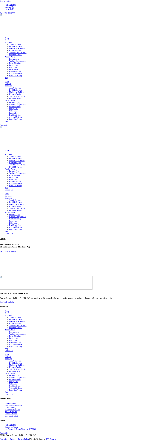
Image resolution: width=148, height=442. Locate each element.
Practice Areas (10, 57)
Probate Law (14, 69)
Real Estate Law (15, 71)
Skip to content (5, 1)
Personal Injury (14, 59)
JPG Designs (51, 439)
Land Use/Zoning (15, 76)
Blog (6, 78)
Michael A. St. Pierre (17, 48)
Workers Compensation (17, 61)
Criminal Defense (15, 73)
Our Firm (8, 40)
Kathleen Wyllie (15, 51)
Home (7, 38)
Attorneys (8, 42)
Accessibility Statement (8, 439)
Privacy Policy (23, 439)
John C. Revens (15, 44)
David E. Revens (15, 46)
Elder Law (13, 67)
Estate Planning (15, 63)
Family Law (13, 65)
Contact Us (9, 190)
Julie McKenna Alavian (17, 53)
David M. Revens (15, 55)
